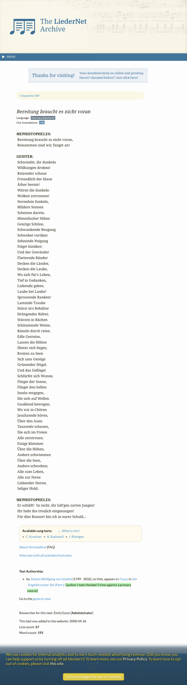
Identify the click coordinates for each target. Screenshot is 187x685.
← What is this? (66, 531)
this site (56, 663)
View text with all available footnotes (45, 555)
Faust (123, 579)
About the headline (32, 547)
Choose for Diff (29, 95)
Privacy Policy (135, 659)
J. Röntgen (76, 537)
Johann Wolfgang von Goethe (51, 579)
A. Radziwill (55, 537)
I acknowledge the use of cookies (93, 676)
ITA (41, 122)
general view (42, 599)
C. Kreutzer (34, 537)
